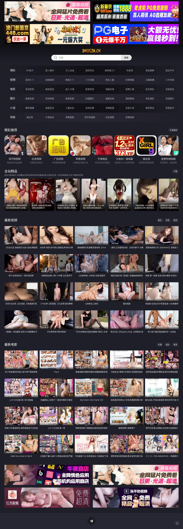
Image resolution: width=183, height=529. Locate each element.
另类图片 (170, 98)
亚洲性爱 (29, 89)
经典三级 (130, 89)
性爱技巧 (170, 107)
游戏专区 (89, 70)
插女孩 (30, 117)
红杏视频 (110, 117)
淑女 (167, 344)
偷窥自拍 (29, 98)
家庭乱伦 (49, 107)
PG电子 (29, 70)
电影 (12, 89)
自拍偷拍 (49, 79)
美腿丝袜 (110, 98)
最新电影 (10, 344)
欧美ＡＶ (70, 79)
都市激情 (29, 107)
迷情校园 (110, 107)
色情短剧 (130, 117)
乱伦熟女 (150, 89)
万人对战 (70, 70)
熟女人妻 (110, 79)
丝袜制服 (130, 79)
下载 (175, 171)
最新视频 (10, 220)
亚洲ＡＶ (29, 79)
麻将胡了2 (110, 70)
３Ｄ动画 (89, 79)
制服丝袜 (110, 89)
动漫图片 (89, 98)
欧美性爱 (89, 89)
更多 (175, 220)
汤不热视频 (89, 117)
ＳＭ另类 (170, 79)
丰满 (160, 344)
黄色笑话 (150, 107)
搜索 (126, 57)
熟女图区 (150, 98)
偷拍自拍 (49, 89)
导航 (12, 117)
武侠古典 (89, 107)
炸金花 (130, 70)
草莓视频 (70, 117)
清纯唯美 (130, 98)
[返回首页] (177, 523)
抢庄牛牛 (170, 70)
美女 (160, 220)
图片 (12, 98)
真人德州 (49, 70)
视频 (12, 80)
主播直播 (150, 79)
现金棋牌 (150, 70)
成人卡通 (70, 89)
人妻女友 (70, 107)
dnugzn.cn (91, 50)
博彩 (12, 70)
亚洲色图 (49, 98)
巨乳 (167, 220)
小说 (12, 108)
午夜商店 (49, 117)
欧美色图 (70, 98)
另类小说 (130, 107)
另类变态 (170, 89)
